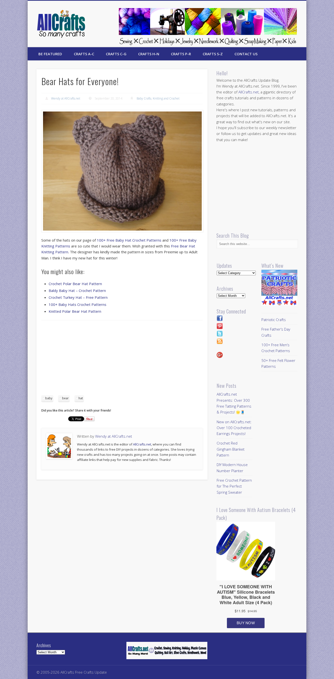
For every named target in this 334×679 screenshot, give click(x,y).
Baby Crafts (144, 98)
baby (48, 398)
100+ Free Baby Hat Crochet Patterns (129, 240)
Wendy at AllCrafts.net (65, 98)
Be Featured (50, 53)
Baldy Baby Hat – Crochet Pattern (77, 290)
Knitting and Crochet (166, 98)
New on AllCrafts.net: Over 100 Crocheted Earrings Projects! (234, 427)
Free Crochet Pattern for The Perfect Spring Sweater (234, 486)
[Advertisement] (122, 359)
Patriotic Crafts (273, 319)
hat (80, 398)
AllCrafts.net (142, 444)
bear (65, 398)
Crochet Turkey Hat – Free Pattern (78, 297)
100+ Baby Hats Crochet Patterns (77, 304)
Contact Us (245, 53)
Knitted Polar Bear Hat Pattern (75, 311)
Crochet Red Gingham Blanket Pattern (231, 449)
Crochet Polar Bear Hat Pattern (75, 283)
